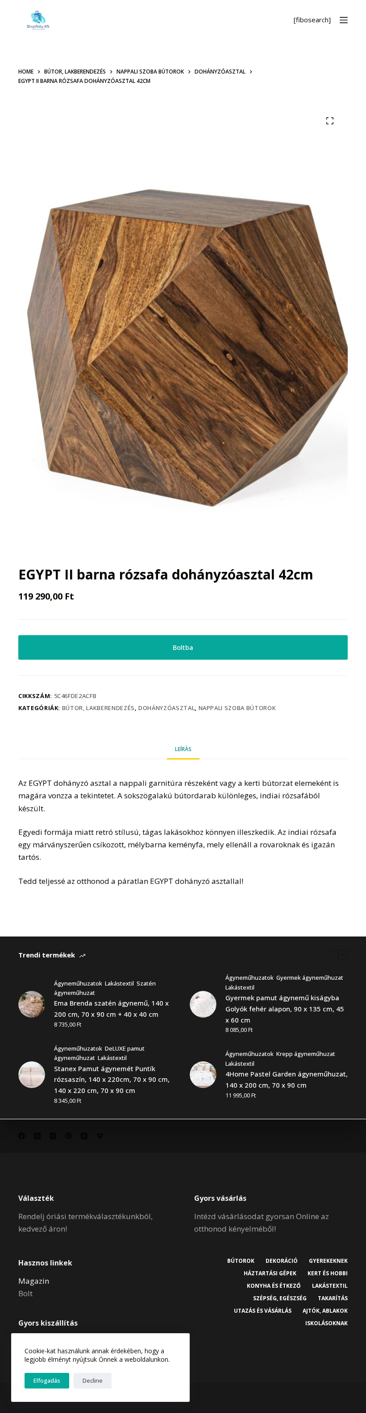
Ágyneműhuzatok (78, 983)
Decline (93, 1380)
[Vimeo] (99, 1136)
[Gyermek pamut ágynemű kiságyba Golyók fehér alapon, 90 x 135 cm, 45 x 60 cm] (203, 1004)
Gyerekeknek (328, 1261)
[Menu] (344, 20)
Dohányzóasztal (166, 708)
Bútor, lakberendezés (98, 708)
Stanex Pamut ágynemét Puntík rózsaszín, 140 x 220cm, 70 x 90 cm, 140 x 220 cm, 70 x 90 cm (112, 1079)
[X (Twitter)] (37, 1136)
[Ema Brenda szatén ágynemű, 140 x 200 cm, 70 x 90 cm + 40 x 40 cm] (31, 1004)
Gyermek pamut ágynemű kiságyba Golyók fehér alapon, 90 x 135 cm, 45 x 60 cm (284, 1008)
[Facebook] (21, 1136)
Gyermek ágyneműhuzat (309, 977)
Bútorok (240, 1261)
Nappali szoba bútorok (237, 708)
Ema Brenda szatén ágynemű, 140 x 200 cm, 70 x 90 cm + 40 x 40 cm (111, 1008)
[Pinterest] (68, 1136)
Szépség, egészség (280, 1298)
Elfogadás (46, 1380)
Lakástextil (119, 983)
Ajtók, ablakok (325, 1310)
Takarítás (333, 1298)
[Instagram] (53, 1136)
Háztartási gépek (270, 1273)
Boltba (183, 647)
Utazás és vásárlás (262, 1310)
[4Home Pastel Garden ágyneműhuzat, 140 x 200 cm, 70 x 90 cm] (203, 1074)
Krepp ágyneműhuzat (305, 1054)
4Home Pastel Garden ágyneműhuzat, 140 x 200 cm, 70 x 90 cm (286, 1079)
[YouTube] (84, 1136)
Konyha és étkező (274, 1286)
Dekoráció (282, 1261)
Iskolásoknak (326, 1323)
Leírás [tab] (183, 749)
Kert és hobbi (328, 1273)
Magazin (33, 1281)
